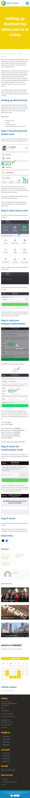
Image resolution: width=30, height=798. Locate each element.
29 (11, 677)
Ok (11, 795)
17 (19, 671)
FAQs (4, 784)
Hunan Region (6, 736)
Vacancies (5, 779)
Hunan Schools (6, 753)
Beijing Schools (6, 761)
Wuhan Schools (6, 758)
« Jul (2, 679)
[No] (28, 794)
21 (7, 674)
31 (19, 677)
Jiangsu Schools (6, 755)
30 (15, 677)
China (19, 53)
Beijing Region (6, 744)
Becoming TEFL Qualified (7, 562)
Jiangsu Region (6, 739)
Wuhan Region (6, 742)
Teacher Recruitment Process (10, 781)
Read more (16, 795)
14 (7, 671)
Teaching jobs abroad (20, 554)
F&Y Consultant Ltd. (6, 701)
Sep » (5, 679)
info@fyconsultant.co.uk (9, 716)
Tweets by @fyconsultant (7, 690)
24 (19, 674)
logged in (9, 649)
